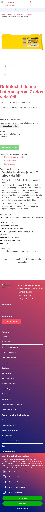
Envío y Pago (6, 389)
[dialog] (22, 482)
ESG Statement (7, 435)
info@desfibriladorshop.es (28, 299)
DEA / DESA (6, 342)
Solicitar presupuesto (9, 383)
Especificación (10, 160)
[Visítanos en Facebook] (4, 309)
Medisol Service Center (10, 430)
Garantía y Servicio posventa (12, 404)
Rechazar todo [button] (22, 503)
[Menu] (42, 3)
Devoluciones (6, 399)
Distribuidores (6, 368)
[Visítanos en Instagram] (16, 309)
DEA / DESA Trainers (9, 357)
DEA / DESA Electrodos (10, 347)
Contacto (5, 420)
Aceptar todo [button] (22, 498)
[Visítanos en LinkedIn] (10, 309)
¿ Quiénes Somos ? (9, 425)
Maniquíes (5, 363)
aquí (11, 251)
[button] (22, 508)
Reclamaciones (7, 394)
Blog (3, 446)
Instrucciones (9, 164)
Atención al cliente (8, 378)
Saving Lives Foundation (10, 441)
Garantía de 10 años (9, 409)
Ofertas (4, 337)
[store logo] (7, 3)
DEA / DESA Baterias (9, 352)
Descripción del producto (14, 157)
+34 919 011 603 (25, 292)
